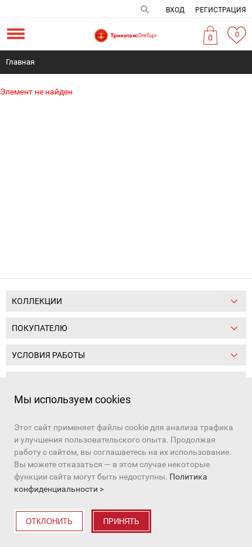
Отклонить (49, 521)
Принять (121, 521)
